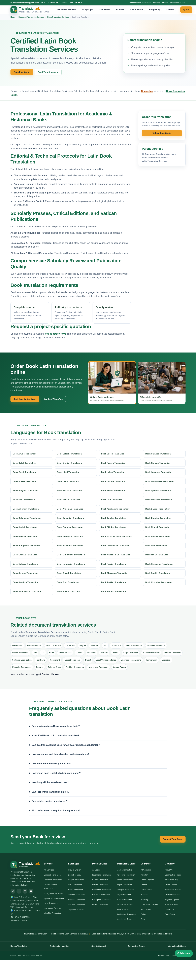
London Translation (124, 870)
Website (104, 653)
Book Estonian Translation (70, 527)
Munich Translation (124, 899)
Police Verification (20, 653)
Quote (186, 9)
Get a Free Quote (21, 72)
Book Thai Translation (68, 582)
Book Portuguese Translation (159, 481)
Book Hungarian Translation (26, 545)
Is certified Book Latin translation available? (55, 735)
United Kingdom (147, 880)
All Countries (146, 870)
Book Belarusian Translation (27, 518)
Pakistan (144, 875)
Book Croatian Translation (158, 518)
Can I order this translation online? (50, 792)
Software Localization (22, 660)
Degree (82, 645)
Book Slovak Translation (69, 573)
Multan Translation (100, 904)
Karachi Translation (100, 880)
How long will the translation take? (50, 782)
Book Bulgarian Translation (70, 518)
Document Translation (53, 880)
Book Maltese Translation (25, 564)
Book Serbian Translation (25, 573)
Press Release (65, 653)
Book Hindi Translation (68, 472)
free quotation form (55, 334)
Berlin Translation (124, 909)
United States (146, 890)
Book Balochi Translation (69, 454)
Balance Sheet (54, 667)
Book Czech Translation (113, 454)
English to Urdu (74, 875)
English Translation (76, 880)
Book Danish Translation (25, 527)
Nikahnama (17, 645)
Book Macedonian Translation (116, 555)
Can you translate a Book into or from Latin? (56, 726)
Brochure (91, 653)
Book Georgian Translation (70, 536)
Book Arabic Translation (24, 454)
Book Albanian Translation (26, 509)
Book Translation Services (58, 17)
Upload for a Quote (162, 133)
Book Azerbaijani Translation (115, 509)
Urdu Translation (75, 885)
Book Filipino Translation (113, 527)
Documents (106, 9)
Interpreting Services (52, 908)
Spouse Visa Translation (54, 898)
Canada (144, 885)
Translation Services (67, 9)
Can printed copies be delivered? (50, 801)
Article (115, 653)
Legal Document (130, 653)
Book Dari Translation (111, 500)
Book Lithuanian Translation (71, 555)
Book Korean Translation (25, 481)
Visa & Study (137, 9)
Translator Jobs (171, 904)
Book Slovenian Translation (114, 573)
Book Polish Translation (68, 500)
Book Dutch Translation (24, 463)
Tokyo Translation (124, 894)
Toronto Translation (124, 904)
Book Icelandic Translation (70, 545)
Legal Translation (51, 903)
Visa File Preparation (52, 913)
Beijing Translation (124, 885)
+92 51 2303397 (75, 3)
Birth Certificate (34, 645)
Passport (95, 645)
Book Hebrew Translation (157, 536)
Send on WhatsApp (53, 399)
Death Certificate (53, 645)
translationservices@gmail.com (26, 3)
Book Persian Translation (113, 564)
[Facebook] (12, 891)
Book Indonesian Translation (115, 545)
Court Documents (72, 660)
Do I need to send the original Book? (51, 763)
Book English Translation (69, 463)
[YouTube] (31, 891)
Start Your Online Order (24, 399)
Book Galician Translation (25, 536)
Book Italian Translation (113, 472)
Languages (89, 9)
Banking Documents (75, 667)
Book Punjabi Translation (25, 490)
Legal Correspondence (106, 660)
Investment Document (98, 667)
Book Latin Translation (68, 481)
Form (51, 653)
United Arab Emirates (149, 904)
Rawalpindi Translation (101, 899)
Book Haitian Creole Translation (116, 536)
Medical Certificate (134, 645)
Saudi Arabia (146, 909)
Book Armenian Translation (70, 509)
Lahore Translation (100, 885)
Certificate (70, 645)
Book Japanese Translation (158, 472)
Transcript (116, 645)
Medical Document (151, 653)
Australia (144, 894)
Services (121, 9)
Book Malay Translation (156, 555)
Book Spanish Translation (158, 490)
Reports (39, 667)
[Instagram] (25, 891)
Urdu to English (74, 870)
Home (12, 17)
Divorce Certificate (172, 653)
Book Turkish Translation (113, 582)
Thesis (79, 653)
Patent (88, 660)
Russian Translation (76, 899)
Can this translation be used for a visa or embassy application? (66, 745)
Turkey (143, 914)
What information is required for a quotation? (56, 810)
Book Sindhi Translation (113, 490)
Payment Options (172, 899)
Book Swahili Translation (157, 573)
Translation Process (173, 890)
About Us (169, 870)
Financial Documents (21, 667)
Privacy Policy (163, 955)
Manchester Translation (126, 919)
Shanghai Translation (125, 890)
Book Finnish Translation (157, 527)
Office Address (171, 885)
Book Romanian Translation (159, 564)
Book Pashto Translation (113, 481)
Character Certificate (156, 645)
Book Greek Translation (24, 472)
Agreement (55, 660)
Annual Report (119, 667)
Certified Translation (52, 875)
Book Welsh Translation (68, 591)
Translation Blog (171, 880)
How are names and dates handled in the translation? (60, 754)
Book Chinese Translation (158, 454)
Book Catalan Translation (113, 518)
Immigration (151, 660)
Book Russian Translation (69, 490)
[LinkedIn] (19, 891)
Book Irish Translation (156, 545)
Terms (174, 955)
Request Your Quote (173, 839)
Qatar (143, 919)
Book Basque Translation (157, 509)
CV (43, 653)
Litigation (166, 660)
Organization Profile (173, 875)
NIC (105, 645)
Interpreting (156, 9)
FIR (35, 653)
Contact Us (169, 909)
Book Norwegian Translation (71, 564)
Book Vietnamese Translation (27, 591)
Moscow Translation (125, 880)
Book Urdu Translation (24, 500)
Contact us (147, 91)
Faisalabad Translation (101, 890)
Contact (171, 9)
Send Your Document (48, 72)
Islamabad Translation (101, 875)
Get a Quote (170, 914)
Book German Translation (157, 463)
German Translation (76, 894)
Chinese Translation (76, 904)
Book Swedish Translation (25, 582)
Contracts (41, 660)
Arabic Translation (75, 890)
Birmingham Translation (126, 914)
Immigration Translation (53, 893)
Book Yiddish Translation (113, 591)
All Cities (96, 870)
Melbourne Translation (126, 875)
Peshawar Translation (101, 894)
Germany (144, 899)
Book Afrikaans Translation (158, 500)
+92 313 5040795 (51, 3)
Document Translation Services (31, 17)
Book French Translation (113, 463)
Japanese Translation (77, 909)
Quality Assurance (172, 894)
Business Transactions (131, 660)
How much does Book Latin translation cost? (56, 773)
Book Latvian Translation (25, 555)
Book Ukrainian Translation (158, 582)
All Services (49, 870)
